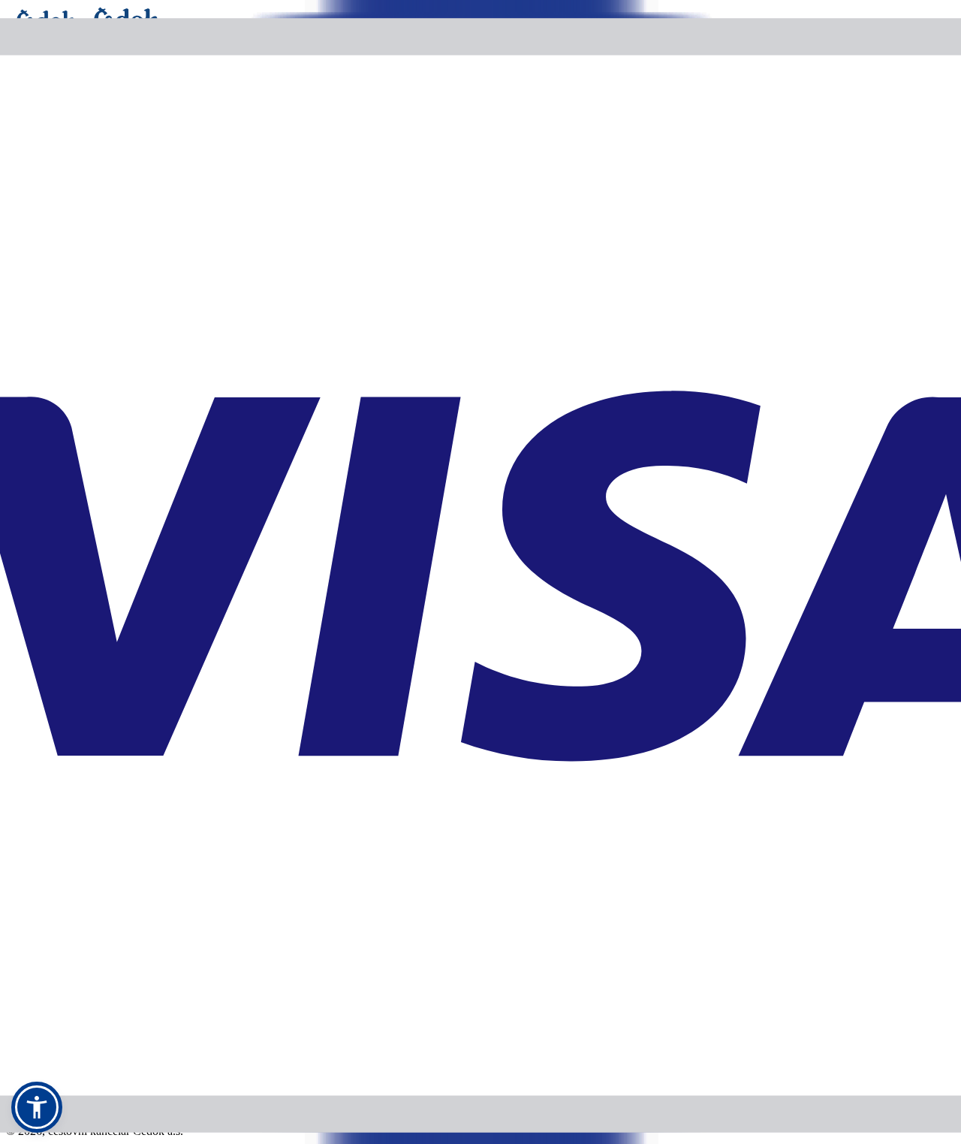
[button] (37, 1107)
